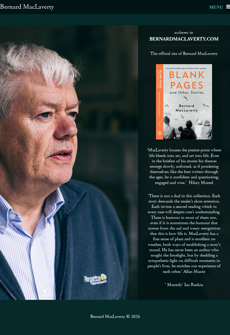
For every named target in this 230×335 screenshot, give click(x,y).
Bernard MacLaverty (27, 7)
